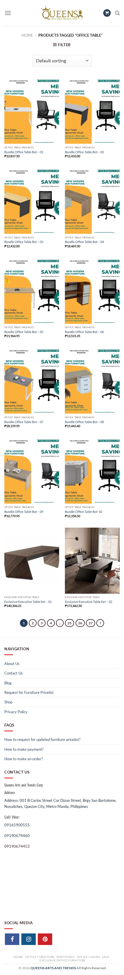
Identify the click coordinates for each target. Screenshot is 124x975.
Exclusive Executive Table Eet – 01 (28, 602)
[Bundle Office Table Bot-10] (92, 471)
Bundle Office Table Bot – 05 (23, 332)
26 (80, 623)
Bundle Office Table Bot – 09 (23, 511)
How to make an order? (23, 759)
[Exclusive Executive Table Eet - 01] (31, 560)
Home (27, 35)
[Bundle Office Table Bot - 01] (31, 111)
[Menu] (8, 13)
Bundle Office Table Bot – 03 (23, 242)
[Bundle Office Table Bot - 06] (92, 291)
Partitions (65, 957)
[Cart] (107, 13)
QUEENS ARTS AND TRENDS (53, 968)
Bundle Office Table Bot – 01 (23, 152)
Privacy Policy (15, 711)
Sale (105, 957)
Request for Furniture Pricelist (29, 692)
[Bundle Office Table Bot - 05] (31, 291)
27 (91, 623)
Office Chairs (88, 957)
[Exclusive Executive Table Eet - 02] (92, 560)
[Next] (100, 623)
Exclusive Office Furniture (63, 960)
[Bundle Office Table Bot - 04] (92, 201)
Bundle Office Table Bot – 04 (84, 242)
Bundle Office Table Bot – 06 (84, 332)
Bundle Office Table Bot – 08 (84, 422)
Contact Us (13, 673)
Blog (8, 683)
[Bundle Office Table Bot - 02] (92, 111)
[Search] (117, 13)
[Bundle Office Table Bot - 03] (31, 201)
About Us (12, 663)
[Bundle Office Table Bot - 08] (92, 381)
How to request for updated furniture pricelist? (42, 739)
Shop (8, 702)
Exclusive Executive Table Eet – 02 (88, 602)
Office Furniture (40, 957)
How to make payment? (24, 749)
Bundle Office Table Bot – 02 (84, 152)
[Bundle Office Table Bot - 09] (31, 471)
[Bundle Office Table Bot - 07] (31, 381)
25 (69, 623)
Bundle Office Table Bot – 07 (23, 422)
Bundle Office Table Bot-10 (83, 511)
